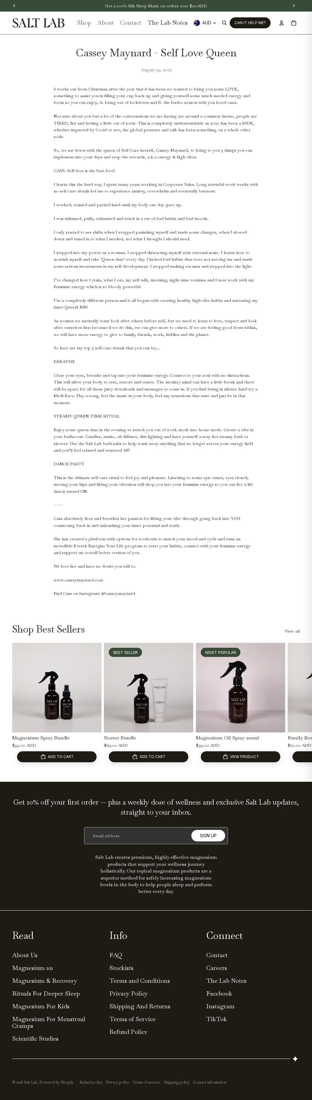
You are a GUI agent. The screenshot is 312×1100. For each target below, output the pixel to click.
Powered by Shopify (56, 1082)
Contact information (210, 1082)
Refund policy (91, 1082)
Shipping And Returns (139, 1006)
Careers (216, 968)
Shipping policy (177, 1082)
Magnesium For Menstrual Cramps (48, 1022)
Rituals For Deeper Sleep (46, 993)
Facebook (219, 993)
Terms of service (146, 1082)
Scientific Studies (35, 1038)
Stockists (121, 968)
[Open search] (224, 23)
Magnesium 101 (32, 968)
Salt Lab (30, 1082)
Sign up (208, 835)
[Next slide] (294, 705)
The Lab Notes (226, 981)
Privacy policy (117, 1082)
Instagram (220, 1006)
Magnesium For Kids (40, 1006)
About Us (24, 955)
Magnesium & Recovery (44, 981)
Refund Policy (128, 1032)
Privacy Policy (128, 993)
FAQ (115, 955)
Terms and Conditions (139, 981)
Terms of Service (132, 1019)
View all (292, 631)
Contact (217, 955)
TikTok (216, 1019)
